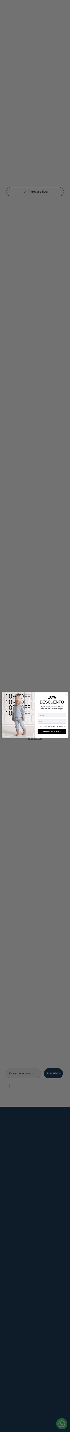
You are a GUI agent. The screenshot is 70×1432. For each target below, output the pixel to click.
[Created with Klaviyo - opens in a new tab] (35, 739)
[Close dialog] (66, 694)
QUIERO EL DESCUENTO (51, 731)
